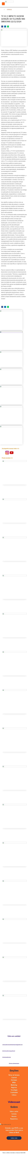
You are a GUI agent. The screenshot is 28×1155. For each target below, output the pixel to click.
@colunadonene (6, 1057)
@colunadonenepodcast (8, 1051)
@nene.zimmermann (14, 1063)
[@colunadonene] (3, 1054)
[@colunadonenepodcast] (3, 1048)
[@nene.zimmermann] (14, 1060)
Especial (9, 9)
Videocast (14, 1101)
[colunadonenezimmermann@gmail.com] (3, 1042)
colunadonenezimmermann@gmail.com (12, 1044)
